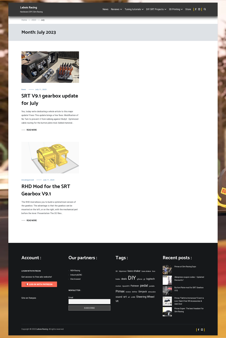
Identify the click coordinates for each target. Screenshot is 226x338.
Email (71, 297)
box (153, 271)
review (128, 292)
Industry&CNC (76, 275)
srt (125, 296)
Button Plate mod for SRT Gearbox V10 (189, 288)
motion (118, 286)
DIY (132, 278)
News (105, 9)
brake (118, 279)
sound (119, 297)
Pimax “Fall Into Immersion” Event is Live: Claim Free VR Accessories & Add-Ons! (189, 301)
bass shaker (134, 271)
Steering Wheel (145, 296)
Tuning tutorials (133, 9)
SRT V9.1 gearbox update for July (49, 100)
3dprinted (122, 271)
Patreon (135, 286)
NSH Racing (75, 270)
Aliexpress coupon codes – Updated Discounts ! (189, 278)
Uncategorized (27, 180)
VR (117, 301)
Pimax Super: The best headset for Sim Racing (189, 309)
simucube (152, 292)
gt (144, 279)
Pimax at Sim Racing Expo (185, 267)
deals (124, 279)
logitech (150, 279)
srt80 (133, 297)
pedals (151, 286)
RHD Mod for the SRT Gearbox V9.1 (45, 190)
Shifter (134, 292)
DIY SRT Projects (155, 9)
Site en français (28, 298)
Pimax (120, 291)
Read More (32, 130)
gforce (139, 279)
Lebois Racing (28, 7)
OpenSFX (125, 286)
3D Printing (174, 9)
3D (117, 271)
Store (188, 9)
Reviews (115, 9)
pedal (144, 285)
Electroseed (75, 279)
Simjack (142, 291)
